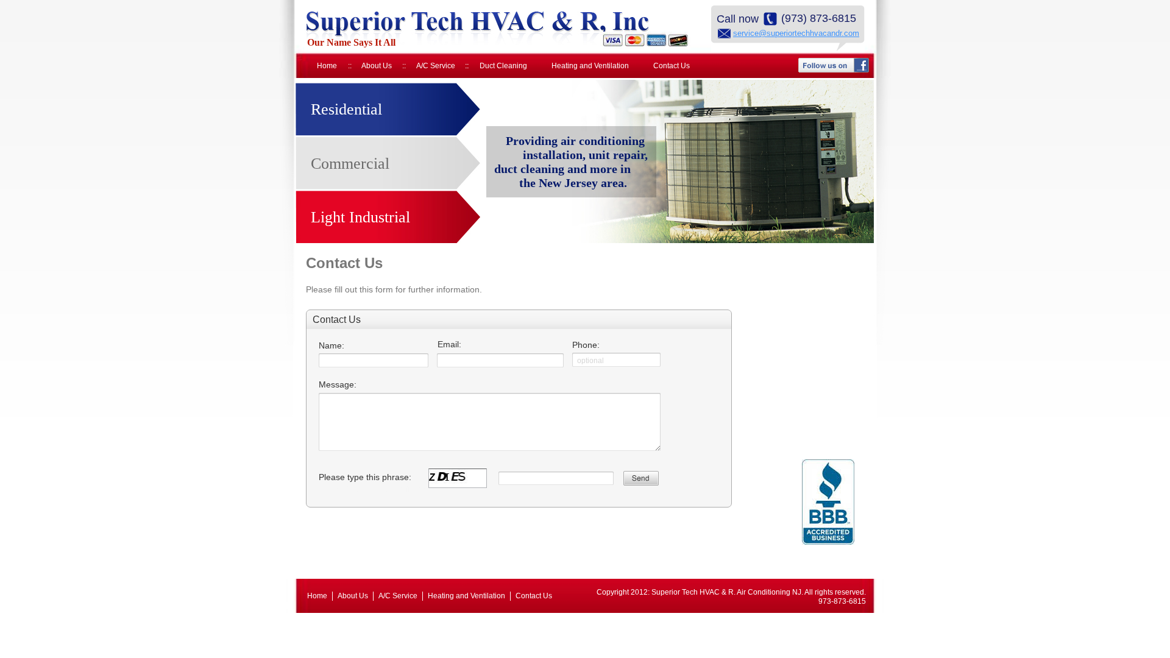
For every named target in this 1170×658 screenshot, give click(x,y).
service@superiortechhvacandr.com (796, 33)
